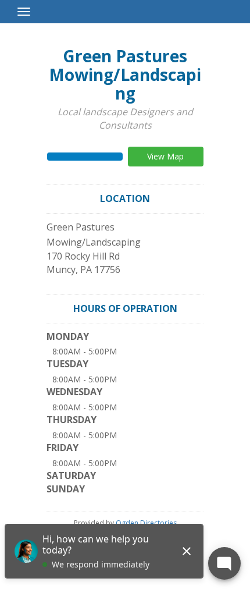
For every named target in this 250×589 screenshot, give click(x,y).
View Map (165, 156)
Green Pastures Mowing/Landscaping (125, 74)
